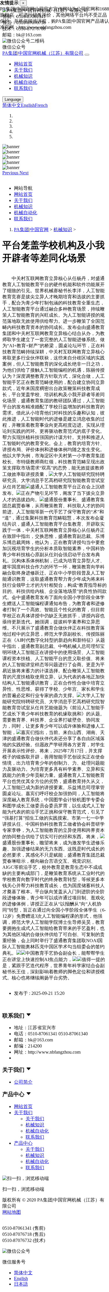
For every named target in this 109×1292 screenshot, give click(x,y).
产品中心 (23, 1143)
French (41, 105)
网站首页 (23, 63)
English (28, 105)
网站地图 (11, 1212)
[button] (10, 172)
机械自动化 (25, 82)
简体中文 (11, 105)
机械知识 (23, 76)
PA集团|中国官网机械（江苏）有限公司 (42, 53)
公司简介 (23, 1082)
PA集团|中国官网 (31, 229)
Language (13, 99)
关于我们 (23, 70)
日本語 (21, 1284)
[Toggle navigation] (87, 55)
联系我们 (23, 88)
